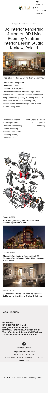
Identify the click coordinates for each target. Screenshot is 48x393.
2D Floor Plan (31, 24)
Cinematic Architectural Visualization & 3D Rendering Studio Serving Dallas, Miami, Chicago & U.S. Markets (24, 258)
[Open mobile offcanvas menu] (3, 7)
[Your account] (35, 7)
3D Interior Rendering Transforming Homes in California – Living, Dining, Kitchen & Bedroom (22, 295)
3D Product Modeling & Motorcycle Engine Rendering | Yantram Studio (21, 221)
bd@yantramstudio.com (24, 351)
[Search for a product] (32, 7)
